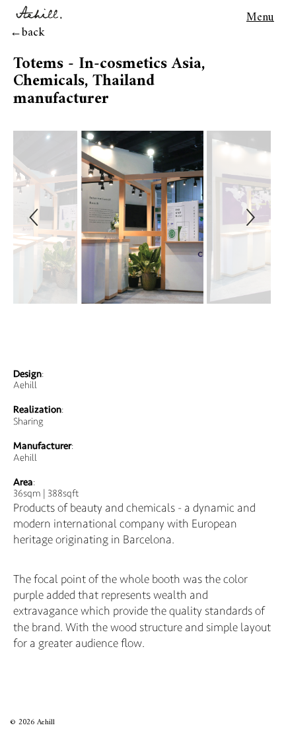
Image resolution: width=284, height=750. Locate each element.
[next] (249, 217)
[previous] (34, 217)
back (33, 32)
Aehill (46, 723)
